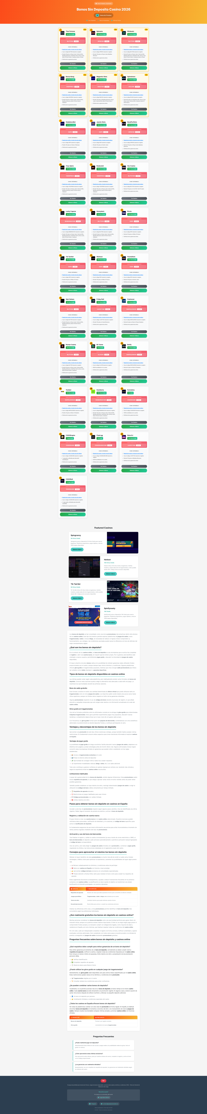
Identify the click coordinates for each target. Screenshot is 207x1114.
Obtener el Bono (72, 68)
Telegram (93, 1103)
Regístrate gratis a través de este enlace (72, 49)
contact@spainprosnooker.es (110, 1103)
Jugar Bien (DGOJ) (104, 1097)
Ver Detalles (73, 63)
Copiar (76, 41)
